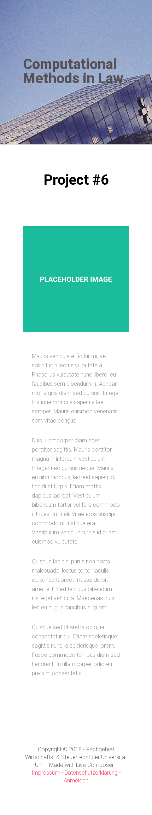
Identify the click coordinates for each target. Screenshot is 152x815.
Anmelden (76, 780)
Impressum (45, 772)
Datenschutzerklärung (91, 772)
